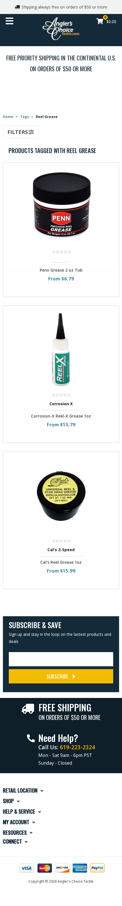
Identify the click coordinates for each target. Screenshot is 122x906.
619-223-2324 (77, 747)
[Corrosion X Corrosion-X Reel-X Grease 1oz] (61, 349)
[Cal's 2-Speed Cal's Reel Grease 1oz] (61, 495)
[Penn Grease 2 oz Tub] (61, 206)
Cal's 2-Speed (61, 549)
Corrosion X (61, 403)
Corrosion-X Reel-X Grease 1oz (61, 416)
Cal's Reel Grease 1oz (61, 562)
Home (8, 116)
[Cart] (99, 22)
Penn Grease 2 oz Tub (61, 270)
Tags (24, 116)
